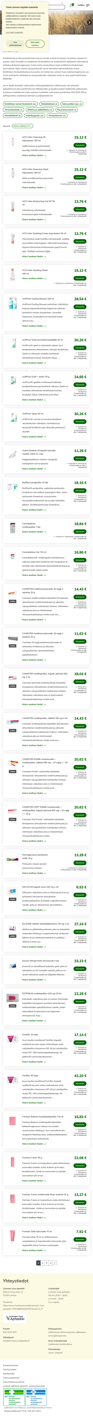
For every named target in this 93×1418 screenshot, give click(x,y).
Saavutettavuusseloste (13, 1382)
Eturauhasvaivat (66, 109)
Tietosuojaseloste (11, 1377)
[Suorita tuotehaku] (62, 3)
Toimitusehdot (9, 1369)
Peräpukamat (57, 115)
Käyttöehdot (9, 1373)
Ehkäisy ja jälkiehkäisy (39, 109)
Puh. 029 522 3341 (32, 1411)
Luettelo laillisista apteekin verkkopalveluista (24, 1386)
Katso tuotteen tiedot (32, 155)
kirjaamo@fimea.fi (12, 1411)
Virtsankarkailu (13, 109)
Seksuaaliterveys (72, 104)
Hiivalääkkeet (13, 115)
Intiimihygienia (34, 115)
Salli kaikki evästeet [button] (35, 43)
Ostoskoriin (80, 145)
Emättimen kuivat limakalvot (20, 104)
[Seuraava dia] (89, 22)
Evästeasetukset (10, 1365)
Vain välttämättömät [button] (15, 43)
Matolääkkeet (49, 104)
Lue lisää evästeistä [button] (14, 32)
